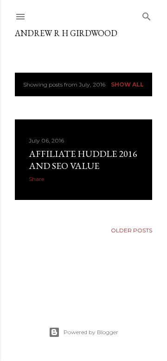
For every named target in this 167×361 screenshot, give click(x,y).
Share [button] (36, 178)
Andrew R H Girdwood (66, 33)
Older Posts (131, 230)
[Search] (146, 15)
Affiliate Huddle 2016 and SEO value (83, 160)
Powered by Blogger (91, 332)
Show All (127, 84)
